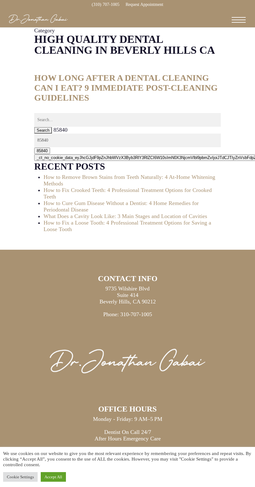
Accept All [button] (53, 477)
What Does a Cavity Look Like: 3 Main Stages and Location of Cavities (125, 216)
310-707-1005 (136, 314)
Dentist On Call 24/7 (127, 432)
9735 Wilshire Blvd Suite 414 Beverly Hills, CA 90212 (128, 295)
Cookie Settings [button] (20, 477)
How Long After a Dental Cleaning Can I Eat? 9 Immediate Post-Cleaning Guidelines (126, 87)
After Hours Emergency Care (128, 438)
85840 (60, 130)
